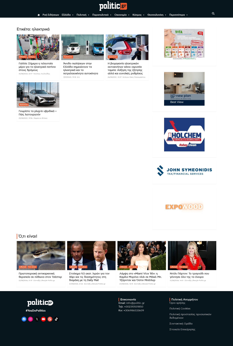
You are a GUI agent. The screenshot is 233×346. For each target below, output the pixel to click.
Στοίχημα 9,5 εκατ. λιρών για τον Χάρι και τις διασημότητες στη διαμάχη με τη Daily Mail (89, 277)
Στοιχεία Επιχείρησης (182, 329)
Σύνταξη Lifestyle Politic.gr (44, 280)
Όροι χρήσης (177, 303)
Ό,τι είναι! (32, 267)
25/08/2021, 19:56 (25, 118)
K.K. (78, 77)
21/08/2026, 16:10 (126, 284)
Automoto (68, 57)
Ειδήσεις (23, 57)
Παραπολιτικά (100, 15)
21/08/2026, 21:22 (76, 284)
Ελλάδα (66, 15)
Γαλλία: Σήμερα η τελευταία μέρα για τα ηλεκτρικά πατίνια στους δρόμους (37, 66)
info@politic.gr (135, 303)
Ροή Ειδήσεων (51, 15)
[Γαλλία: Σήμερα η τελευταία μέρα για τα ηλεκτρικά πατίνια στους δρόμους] (38, 47)
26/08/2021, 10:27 (114, 77)
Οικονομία (120, 15)
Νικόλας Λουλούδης (41, 74)
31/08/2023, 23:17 (25, 74)
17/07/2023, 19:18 (69, 77)
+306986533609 (134, 310)
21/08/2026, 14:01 (177, 280)
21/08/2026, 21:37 (25, 280)
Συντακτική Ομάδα (180, 323)
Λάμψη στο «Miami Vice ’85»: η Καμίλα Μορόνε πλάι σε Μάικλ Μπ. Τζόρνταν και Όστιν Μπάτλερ (140, 277)
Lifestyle (23, 267)
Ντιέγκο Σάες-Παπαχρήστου (134, 77)
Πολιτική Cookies (179, 308)
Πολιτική (81, 15)
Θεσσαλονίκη (155, 15)
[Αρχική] (38, 15)
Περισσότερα (177, 15)
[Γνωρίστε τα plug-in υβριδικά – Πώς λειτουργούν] (38, 95)
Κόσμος (137, 15)
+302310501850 (133, 306)
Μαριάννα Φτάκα (40, 118)
